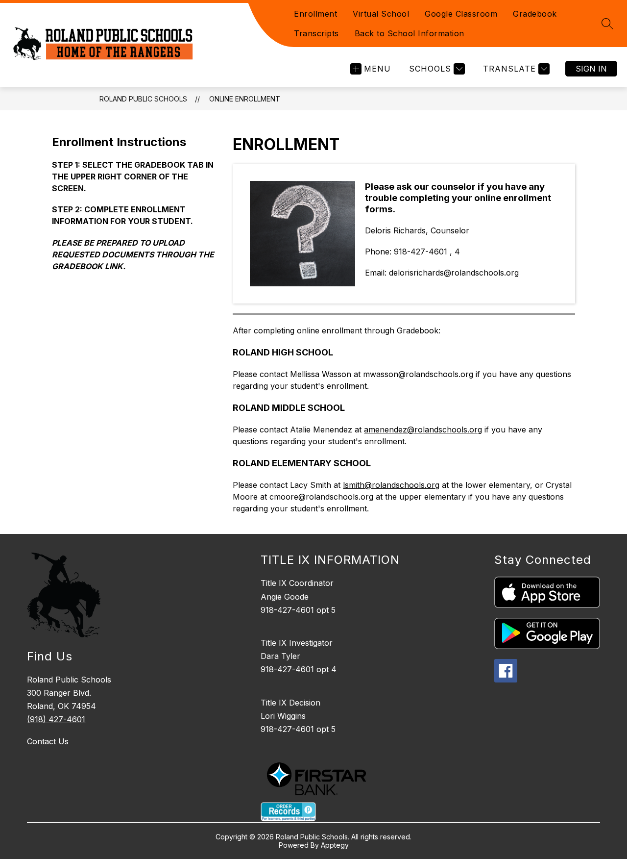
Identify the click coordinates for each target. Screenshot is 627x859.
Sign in (591, 69)
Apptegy (335, 845)
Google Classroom (461, 14)
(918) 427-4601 (56, 719)
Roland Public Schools (143, 99)
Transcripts (316, 33)
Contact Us (48, 741)
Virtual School (381, 14)
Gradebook (535, 14)
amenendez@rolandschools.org (423, 429)
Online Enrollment (244, 99)
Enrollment (315, 14)
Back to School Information (409, 33)
